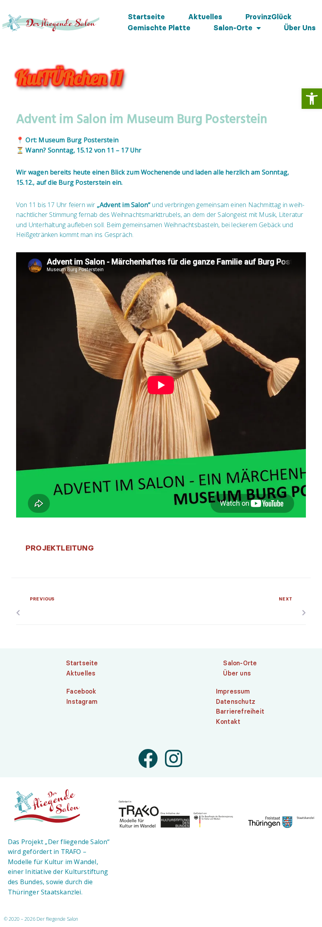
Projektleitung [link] (60, 548)
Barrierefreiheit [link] (240, 711)
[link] (312, 98)
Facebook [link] (81, 691)
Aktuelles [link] (205, 17)
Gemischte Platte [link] (159, 28)
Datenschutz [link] (235, 701)
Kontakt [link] (228, 721)
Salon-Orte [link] (233, 28)
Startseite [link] (146, 17)
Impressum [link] (233, 691)
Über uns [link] (300, 28)
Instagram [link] (81, 701)
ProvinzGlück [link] (268, 17)
